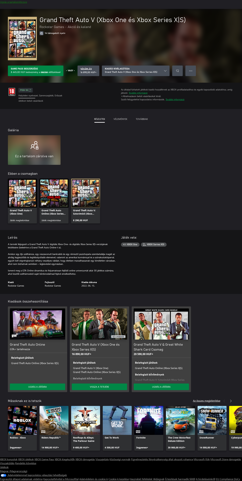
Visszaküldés (7, 463)
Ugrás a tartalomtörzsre (13, 2)
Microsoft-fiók (202, 459)
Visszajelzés (102, 459)
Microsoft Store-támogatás (225, 459)
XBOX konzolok (8, 459)
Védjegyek (158, 479)
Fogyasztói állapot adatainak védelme (21, 479)
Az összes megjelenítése (206, 400)
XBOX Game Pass (44, 459)
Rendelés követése (25, 463)
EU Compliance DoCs (228, 479)
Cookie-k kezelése (118, 479)
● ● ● (190, 71)
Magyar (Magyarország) (13, 471)
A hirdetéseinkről (205, 479)
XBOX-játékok (26, 459)
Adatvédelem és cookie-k (93, 479)
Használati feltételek (141, 479)
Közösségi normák (119, 459)
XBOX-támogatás (85, 459)
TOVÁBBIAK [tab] (142, 119)
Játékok (4, 467)
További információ (138, 92)
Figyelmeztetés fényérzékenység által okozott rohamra (162, 459)
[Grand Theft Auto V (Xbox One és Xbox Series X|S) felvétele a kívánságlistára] (177, 71)
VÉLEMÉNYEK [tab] (120, 119)
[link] (22, 201)
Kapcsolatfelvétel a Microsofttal (61, 479)
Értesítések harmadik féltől (180, 479)
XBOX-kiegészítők (65, 459)
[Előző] (224, 401)
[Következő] (231, 401)
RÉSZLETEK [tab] (99, 119)
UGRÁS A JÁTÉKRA (37, 386)
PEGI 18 (24, 90)
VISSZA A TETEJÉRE (99, 386)
